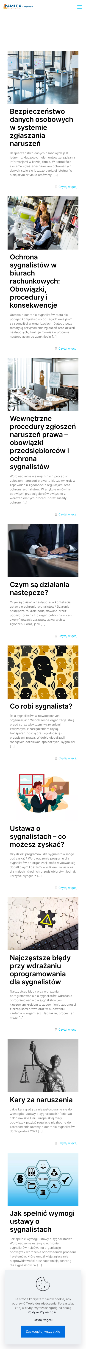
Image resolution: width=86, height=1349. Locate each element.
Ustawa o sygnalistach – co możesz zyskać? (38, 836)
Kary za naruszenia (41, 1100)
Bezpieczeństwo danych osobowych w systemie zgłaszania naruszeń (41, 127)
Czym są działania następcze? (39, 588)
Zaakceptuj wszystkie (43, 1331)
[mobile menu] (80, 7)
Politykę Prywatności (42, 1312)
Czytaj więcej (67, 187)
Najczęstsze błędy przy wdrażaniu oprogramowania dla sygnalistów (40, 970)
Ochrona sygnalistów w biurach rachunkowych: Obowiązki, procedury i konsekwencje (35, 281)
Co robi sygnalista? (41, 706)
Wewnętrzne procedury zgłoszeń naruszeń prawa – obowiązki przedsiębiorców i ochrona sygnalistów (43, 442)
